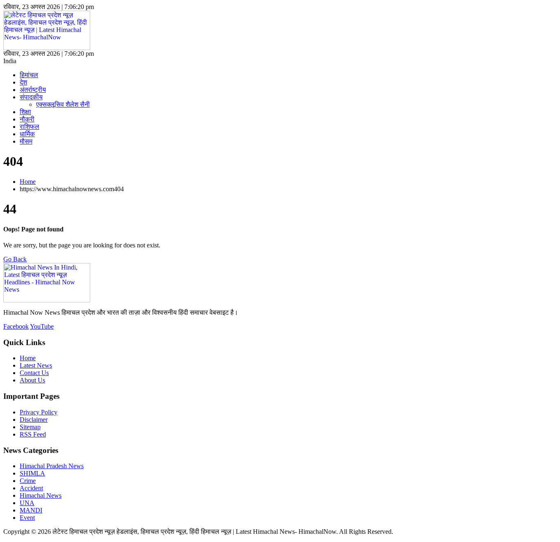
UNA (27, 502)
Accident (31, 488)
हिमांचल (29, 74)
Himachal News (40, 495)
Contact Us (34, 372)
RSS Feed (33, 434)
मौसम (26, 141)
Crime (28, 480)
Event (27, 517)
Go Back (15, 259)
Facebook (16, 326)
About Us (32, 380)
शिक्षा (25, 111)
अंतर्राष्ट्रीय (33, 89)
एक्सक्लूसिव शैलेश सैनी (63, 104)
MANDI (31, 510)
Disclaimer (34, 419)
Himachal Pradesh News (52, 465)
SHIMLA (32, 473)
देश (23, 82)
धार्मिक (27, 133)
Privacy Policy (38, 412)
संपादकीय (31, 97)
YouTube (42, 326)
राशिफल (29, 126)
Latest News (36, 365)
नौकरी (27, 119)
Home (28, 181)
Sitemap (30, 426)
